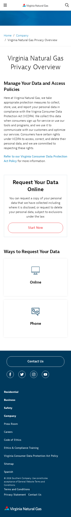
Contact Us (35, 361)
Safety (8, 408)
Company (10, 416)
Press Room (11, 424)
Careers (8, 432)
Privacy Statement (15, 494)
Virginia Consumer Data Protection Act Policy (31, 455)
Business (9, 400)
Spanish (8, 471)
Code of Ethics (12, 440)
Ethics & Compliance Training (21, 447)
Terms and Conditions (17, 489)
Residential (11, 392)
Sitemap (9, 463)
